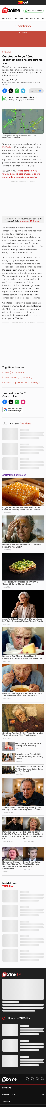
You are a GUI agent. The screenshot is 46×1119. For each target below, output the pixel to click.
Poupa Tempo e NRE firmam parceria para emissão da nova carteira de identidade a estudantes (21, 173)
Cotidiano (23, 26)
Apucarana (10, 18)
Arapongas (19, 18)
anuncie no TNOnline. (29, 221)
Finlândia (6, 147)
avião (7, 372)
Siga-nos (34, 91)
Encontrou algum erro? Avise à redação (21, 382)
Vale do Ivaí (29, 18)
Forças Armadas (11, 377)
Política (43, 18)
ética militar (19, 372)
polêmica (26, 377)
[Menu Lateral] (3, 19)
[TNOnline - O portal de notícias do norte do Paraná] (11, 10)
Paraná (36, 18)
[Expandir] (43, 1101)
